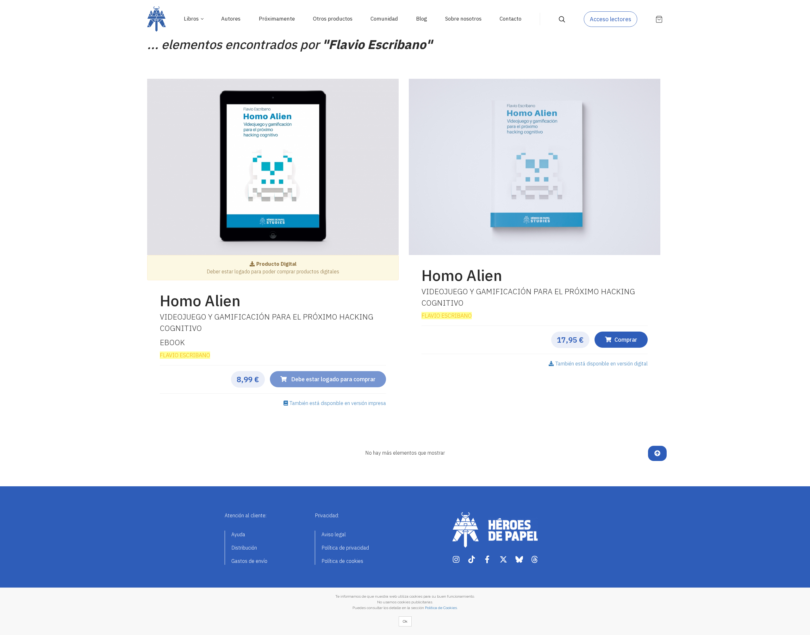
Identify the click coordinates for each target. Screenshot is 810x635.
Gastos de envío (249, 561)
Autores (230, 18)
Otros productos (332, 18)
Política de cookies (342, 561)
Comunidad (384, 18)
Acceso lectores (610, 19)
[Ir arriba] (657, 453)
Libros (192, 18)
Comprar (625, 339)
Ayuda (238, 534)
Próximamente (277, 18)
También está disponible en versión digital (601, 363)
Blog (421, 18)
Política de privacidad (345, 548)
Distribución (244, 548)
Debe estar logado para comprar (333, 379)
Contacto (510, 18)
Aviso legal (333, 534)
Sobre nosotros (463, 18)
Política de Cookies (441, 608)
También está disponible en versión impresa (338, 403)
